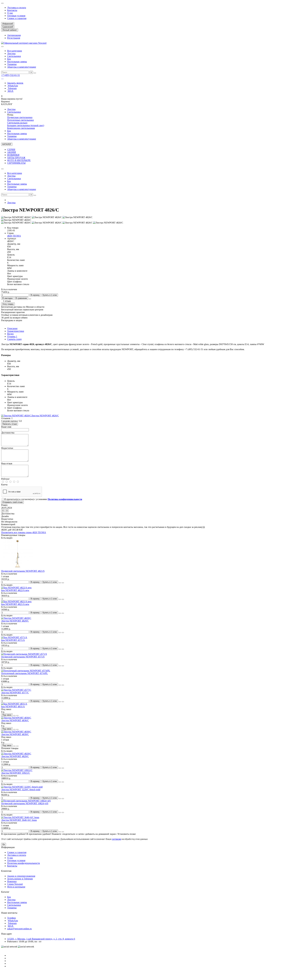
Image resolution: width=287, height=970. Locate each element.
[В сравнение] (63, 582)
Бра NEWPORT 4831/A (13, 706)
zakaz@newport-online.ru (19, 928)
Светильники (14, 56)
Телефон (11, 918)
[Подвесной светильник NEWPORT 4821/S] (17, 568)
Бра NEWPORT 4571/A (13, 640)
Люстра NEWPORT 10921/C (15, 773)
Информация (7, 847)
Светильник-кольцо (17, 122)
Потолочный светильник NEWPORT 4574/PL (24, 673)
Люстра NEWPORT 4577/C (15, 692)
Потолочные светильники (20, 120)
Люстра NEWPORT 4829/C (15, 621)
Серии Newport (15, 884)
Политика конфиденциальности (23, 863)
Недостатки (7, 448)
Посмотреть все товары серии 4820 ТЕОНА (23, 532)
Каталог (5, 892)
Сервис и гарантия (16, 18)
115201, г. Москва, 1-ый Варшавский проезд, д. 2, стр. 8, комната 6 (41, 939)
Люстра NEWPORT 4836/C (15, 720)
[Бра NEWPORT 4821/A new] (16, 601)
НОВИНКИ (13, 155)
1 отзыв (6, 301)
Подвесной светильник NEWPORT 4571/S (23, 656)
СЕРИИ (11, 149)
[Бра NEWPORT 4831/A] (14, 704)
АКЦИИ (11, 152)
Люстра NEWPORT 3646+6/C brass (19, 820)
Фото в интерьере (16, 886)
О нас (10, 13)
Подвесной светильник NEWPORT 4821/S (23, 571)
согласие (116, 839)
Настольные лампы (17, 61)
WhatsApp (12, 85)
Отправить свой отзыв (12, 502)
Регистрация (13, 38)
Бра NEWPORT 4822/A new (15, 590)
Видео (10, 334)
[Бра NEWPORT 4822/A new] (16, 587)
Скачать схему (14, 339)
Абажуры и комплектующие (21, 67)
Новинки (12, 881)
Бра (9, 59)
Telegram (12, 88)
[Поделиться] (30, 298)
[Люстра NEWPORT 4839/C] (16, 731)
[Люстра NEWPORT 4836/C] (16, 717)
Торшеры (12, 64)
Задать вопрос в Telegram (20, 878)
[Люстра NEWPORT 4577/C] (16, 690)
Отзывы (12, 336)
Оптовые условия (16, 15)
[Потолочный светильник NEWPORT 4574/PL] (25, 670)
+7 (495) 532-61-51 (10, 75)
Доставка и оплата (16, 7)
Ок (3, 844)
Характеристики (15, 331)
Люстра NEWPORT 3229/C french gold (20, 789)
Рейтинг (5, 479)
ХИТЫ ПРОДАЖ (16, 157)
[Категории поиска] (2, 46)
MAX (10, 91)
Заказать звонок (15, 83)
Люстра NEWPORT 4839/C (15, 734)
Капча (4, 484)
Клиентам (6, 871)
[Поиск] (35, 195)
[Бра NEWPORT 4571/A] (14, 637)
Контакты (12, 10)
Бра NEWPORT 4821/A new (15, 604)
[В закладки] (60, 582)
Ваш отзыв (6, 463)
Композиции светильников (21, 128)
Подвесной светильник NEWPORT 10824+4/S (24, 803)
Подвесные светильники (19, 117)
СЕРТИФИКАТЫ (16, 163)
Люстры (11, 53)
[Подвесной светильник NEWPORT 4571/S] (24, 654)
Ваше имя (6, 427)
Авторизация (14, 35)
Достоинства (7, 432)
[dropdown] (2, 3)
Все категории (14, 51)
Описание (12, 328)
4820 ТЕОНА (14, 236)
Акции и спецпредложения (21, 876)
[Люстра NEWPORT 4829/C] (16, 618)
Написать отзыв (9, 424)
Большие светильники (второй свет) (25, 125)
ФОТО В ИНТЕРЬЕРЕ (19, 160)
